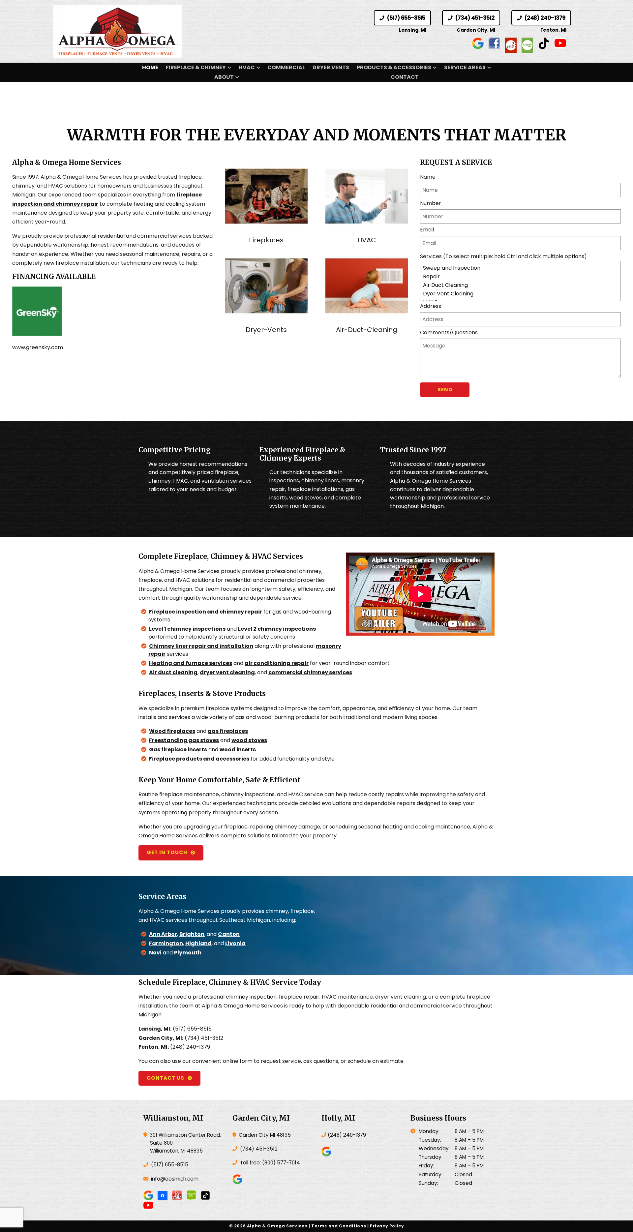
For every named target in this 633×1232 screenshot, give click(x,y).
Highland (198, 943)
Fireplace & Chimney (196, 67)
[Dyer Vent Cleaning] (520, 293)
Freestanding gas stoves (184, 740)
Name (428, 177)
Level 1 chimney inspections (187, 629)
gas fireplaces (228, 731)
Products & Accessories (394, 67)
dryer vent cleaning (227, 672)
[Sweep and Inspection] (520, 268)
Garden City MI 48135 (264, 1134)
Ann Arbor (163, 934)
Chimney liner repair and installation (201, 646)
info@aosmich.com (174, 1178)
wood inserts (238, 749)
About (224, 77)
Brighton (191, 934)
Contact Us (165, 1077)
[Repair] (520, 276)
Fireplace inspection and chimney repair (205, 612)
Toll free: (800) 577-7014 (269, 1162)
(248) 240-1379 (544, 18)
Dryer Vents (331, 67)
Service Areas (465, 67)
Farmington (166, 943)
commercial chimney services (310, 672)
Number (430, 203)
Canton (229, 934)
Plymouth (187, 952)
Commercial (286, 67)
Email (427, 229)
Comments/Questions (449, 332)
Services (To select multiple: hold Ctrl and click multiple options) (503, 256)
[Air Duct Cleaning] (520, 285)
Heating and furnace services (190, 663)
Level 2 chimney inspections (277, 629)
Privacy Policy (387, 1226)
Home (150, 67)
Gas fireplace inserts (178, 749)
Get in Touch (167, 852)
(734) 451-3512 (474, 18)
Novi (155, 952)
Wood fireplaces (172, 731)
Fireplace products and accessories (199, 759)
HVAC (247, 67)
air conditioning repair (277, 663)
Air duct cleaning (173, 672)
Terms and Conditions (338, 1226)
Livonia (235, 943)
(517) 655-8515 (405, 18)
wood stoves (249, 740)
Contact (405, 77)
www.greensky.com (37, 347)
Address (430, 306)
